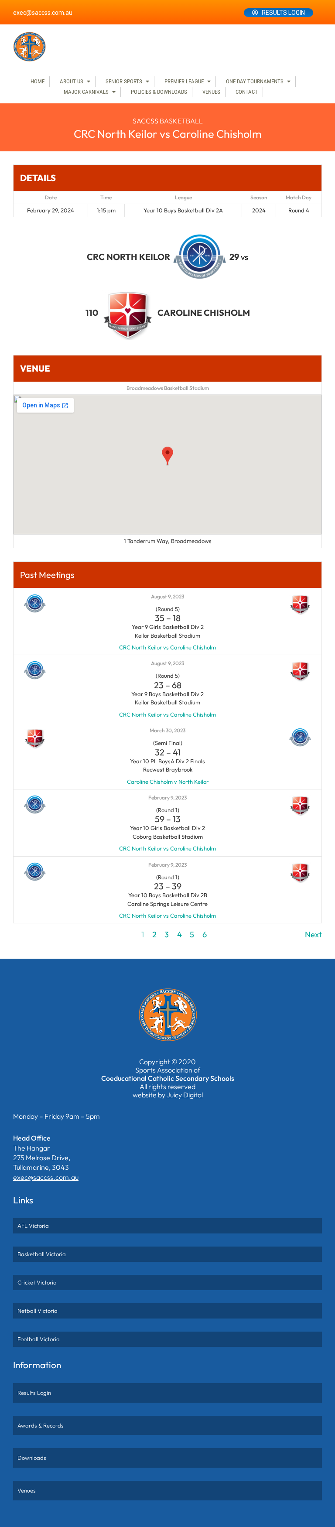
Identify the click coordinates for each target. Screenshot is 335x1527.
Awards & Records (40, 1425)
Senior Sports (124, 81)
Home (37, 81)
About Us (71, 81)
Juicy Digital (185, 1094)
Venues (211, 92)
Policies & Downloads (159, 92)
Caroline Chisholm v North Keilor (168, 781)
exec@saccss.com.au (42, 12)
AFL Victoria (33, 1225)
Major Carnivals (86, 92)
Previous (28, 934)
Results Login (283, 12)
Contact (247, 92)
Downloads (31, 1457)
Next (313, 934)
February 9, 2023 (167, 797)
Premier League (184, 81)
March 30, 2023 (167, 730)
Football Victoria (38, 1339)
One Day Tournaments (255, 81)
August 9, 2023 (167, 596)
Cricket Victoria (37, 1282)
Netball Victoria (37, 1310)
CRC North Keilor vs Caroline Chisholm (167, 647)
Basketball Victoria (41, 1253)
